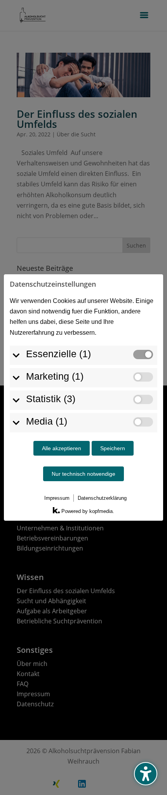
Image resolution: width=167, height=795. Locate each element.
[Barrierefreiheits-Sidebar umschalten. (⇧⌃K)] (145, 773)
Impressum (57, 498)
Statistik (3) (50, 398)
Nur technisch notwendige (83, 474)
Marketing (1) (55, 376)
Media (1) (46, 421)
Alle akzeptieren (61, 448)
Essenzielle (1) (58, 353)
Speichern (112, 448)
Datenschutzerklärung (102, 498)
